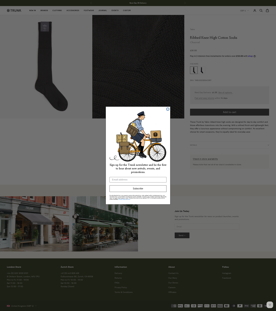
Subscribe (138, 188)
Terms (128, 199)
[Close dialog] (167, 109)
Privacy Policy (122, 199)
